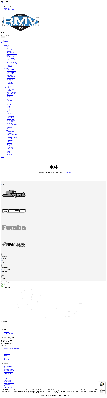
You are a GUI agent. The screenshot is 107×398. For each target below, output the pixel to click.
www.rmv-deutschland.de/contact (12, 348)
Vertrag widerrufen (9, 383)
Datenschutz (7, 359)
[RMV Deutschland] (20, 31)
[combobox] (8, 35)
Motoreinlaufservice (9, 370)
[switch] (101, 392)
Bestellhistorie (7, 380)
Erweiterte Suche (8, 387)
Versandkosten (7, 385)
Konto (2, 157)
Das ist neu (6, 332)
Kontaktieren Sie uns (9, 9)
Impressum (6, 356)
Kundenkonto (7, 378)
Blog (2, 38)
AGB (5, 358)
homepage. (68, 172)
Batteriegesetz (7, 361)
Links (2, 2)
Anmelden (6, 8)
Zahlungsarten (7, 384)
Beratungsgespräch (8, 366)
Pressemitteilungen (8, 333)
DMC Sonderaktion (9, 369)
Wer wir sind (7, 354)
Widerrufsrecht (7, 381)
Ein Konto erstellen (8, 11)
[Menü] (104, 382)
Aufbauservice (7, 373)
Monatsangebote (8, 367)
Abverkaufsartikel (8, 372)
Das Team (6, 355)
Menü (2, 42)
